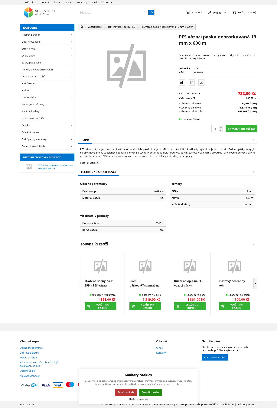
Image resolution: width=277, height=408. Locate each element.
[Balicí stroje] (71, 83)
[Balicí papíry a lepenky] (71, 139)
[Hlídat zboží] (192, 82)
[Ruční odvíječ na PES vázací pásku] (190, 266)
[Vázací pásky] (71, 97)
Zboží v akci (28, 2)
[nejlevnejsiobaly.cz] (47, 12)
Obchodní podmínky (31, 347)
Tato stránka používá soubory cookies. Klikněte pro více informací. (136, 404)
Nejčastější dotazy (102, 2)
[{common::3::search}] (151, 12)
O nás (68, 2)
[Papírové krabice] (71, 34)
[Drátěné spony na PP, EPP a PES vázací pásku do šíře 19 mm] (100, 266)
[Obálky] (71, 125)
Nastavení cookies (138, 398)
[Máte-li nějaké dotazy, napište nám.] (201, 82)
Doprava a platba (50, 2)
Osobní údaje (27, 370)
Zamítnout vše (126, 392)
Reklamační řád (28, 357)
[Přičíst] (221, 127)
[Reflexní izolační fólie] (71, 146)
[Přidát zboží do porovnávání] (182, 82)
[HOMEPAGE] (81, 27)
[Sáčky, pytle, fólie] (71, 62)
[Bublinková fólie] (71, 41)
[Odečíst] (221, 130)
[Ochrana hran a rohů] (71, 76)
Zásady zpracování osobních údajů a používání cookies (40, 364)
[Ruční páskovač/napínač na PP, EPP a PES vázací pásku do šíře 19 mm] (145, 266)
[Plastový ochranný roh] (234, 266)
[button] (80, 283)
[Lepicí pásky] (71, 55)
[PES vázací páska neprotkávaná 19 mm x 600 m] (126, 65)
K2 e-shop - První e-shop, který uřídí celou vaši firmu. (205, 404)
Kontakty (82, 2)
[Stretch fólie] (71, 48)
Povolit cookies (150, 392)
